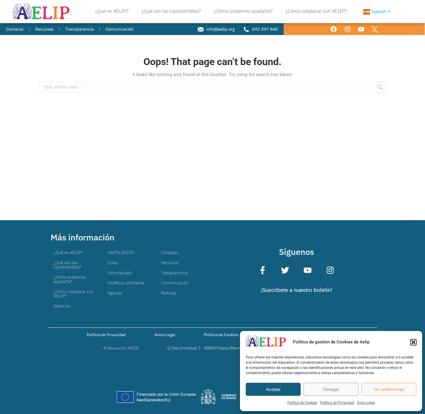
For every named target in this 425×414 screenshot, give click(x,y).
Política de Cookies (302, 403)
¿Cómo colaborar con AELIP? (73, 294)
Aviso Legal (366, 403)
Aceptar (273, 389)
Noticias (169, 293)
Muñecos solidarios (126, 283)
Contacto (169, 252)
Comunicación (174, 283)
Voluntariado (120, 272)
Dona (112, 262)
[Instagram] (347, 29)
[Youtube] (361, 29)
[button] (413, 342)
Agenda (115, 293)
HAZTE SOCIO (121, 252)
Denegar (331, 389)
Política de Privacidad (337, 403)
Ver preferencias (389, 389)
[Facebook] (334, 29)
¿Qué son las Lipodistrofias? (67, 265)
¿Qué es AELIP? (68, 252)
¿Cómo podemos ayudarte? (69, 279)
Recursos (169, 262)
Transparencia (174, 272)
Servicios (61, 306)
